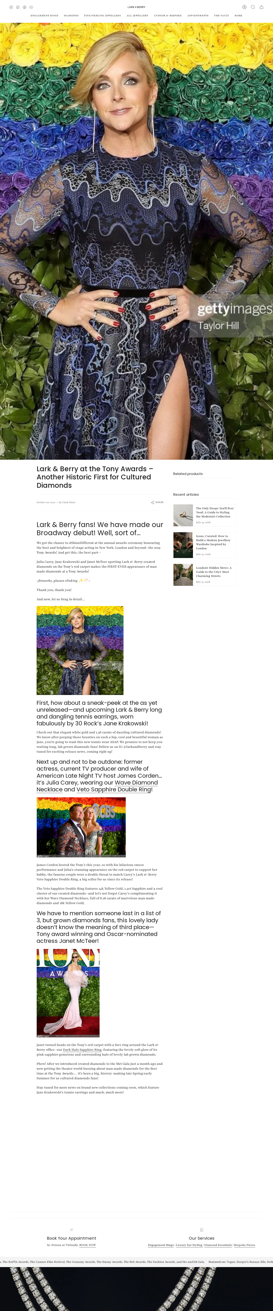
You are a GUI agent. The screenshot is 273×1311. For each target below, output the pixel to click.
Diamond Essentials (218, 1245)
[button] (253, 7)
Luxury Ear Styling (189, 1245)
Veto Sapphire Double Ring (114, 789)
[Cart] (261, 7)
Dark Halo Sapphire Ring (82, 1049)
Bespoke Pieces (244, 1245)
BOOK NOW (87, 1245)
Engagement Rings (161, 1245)
